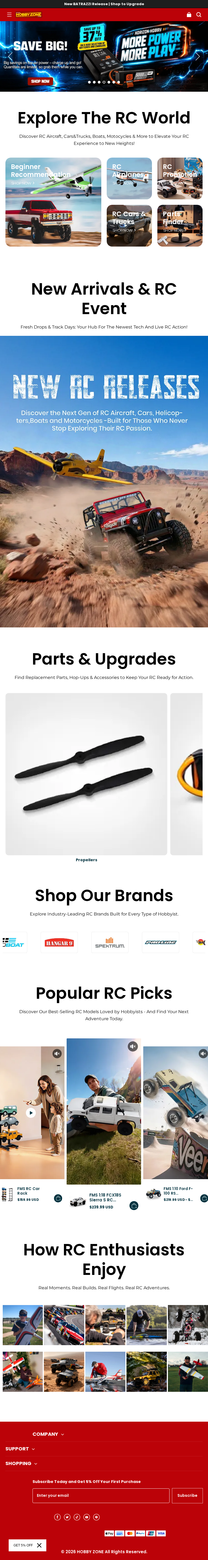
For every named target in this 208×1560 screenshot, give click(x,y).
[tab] (89, 82)
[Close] (39, 1545)
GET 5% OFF (23, 1545)
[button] (9, 14)
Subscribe (187, 1495)
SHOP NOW (21, 183)
